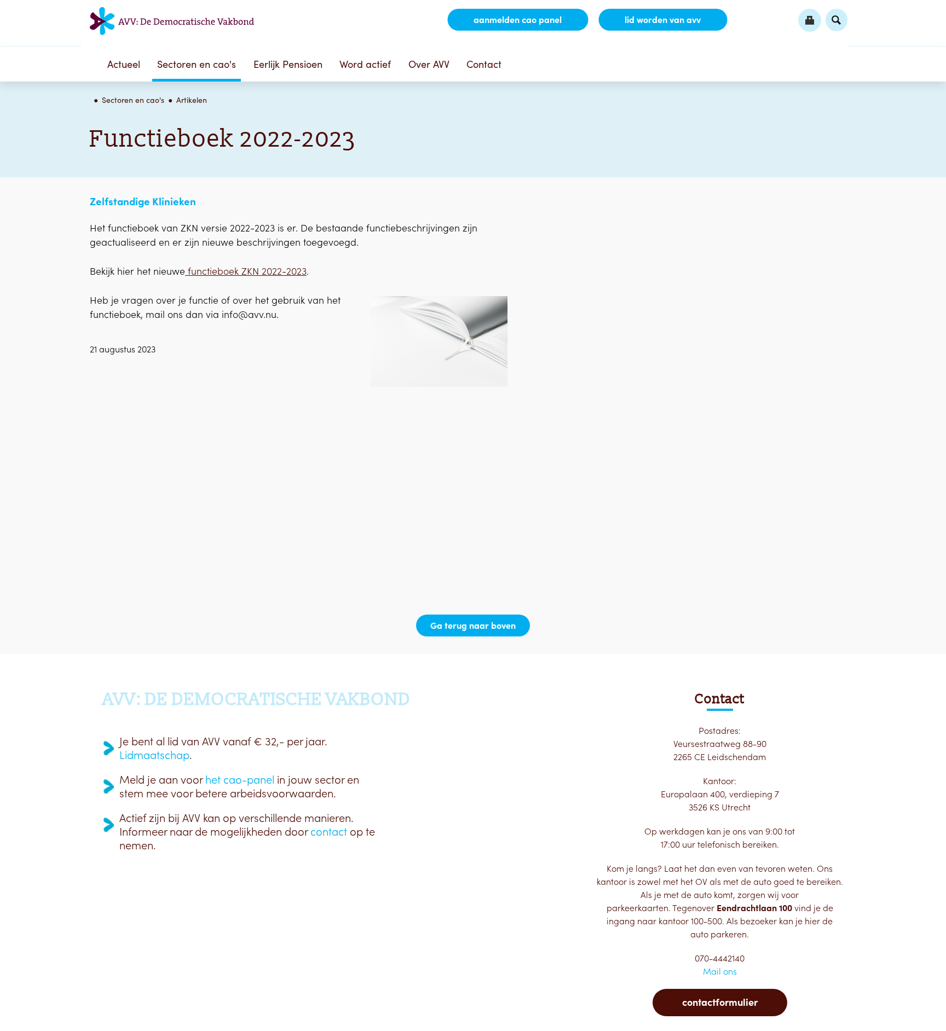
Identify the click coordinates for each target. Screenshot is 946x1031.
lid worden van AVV (663, 19)
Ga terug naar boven (473, 625)
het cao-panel (239, 780)
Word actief (365, 64)
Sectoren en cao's (196, 64)
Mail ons (720, 971)
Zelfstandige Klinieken (143, 201)
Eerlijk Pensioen (287, 64)
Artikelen (191, 100)
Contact (483, 64)
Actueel (123, 64)
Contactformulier (720, 1002)
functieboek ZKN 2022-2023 (246, 271)
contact (328, 832)
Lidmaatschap (154, 755)
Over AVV (428, 64)
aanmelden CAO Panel (518, 19)
